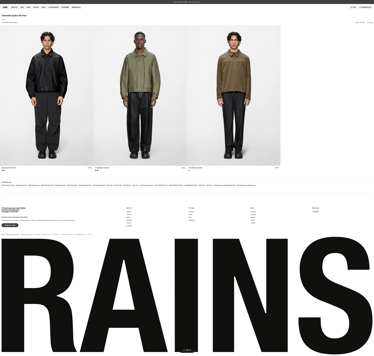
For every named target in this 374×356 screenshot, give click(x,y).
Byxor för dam (118, 185)
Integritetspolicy (45, 234)
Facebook (253, 214)
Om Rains (191, 212)
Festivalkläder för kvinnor (176, 185)
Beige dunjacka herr (34, 185)
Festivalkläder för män (190, 185)
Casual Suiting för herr (161, 185)
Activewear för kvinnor (8, 185)
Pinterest (252, 217)
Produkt (362, 22)
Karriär (190, 214)
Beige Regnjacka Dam (47, 185)
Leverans (129, 214)
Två (368, 22)
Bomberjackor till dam (85, 185)
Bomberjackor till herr (99, 185)
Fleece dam (201, 185)
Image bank (192, 220)
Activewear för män (21, 185)
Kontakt (129, 212)
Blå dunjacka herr (72, 185)
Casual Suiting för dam (146, 185)
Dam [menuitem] (22, 7)
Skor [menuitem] (43, 7)
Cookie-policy (55, 234)
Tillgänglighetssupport (26, 234)
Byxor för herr (127, 185)
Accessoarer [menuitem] (53, 7)
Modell (357, 22)
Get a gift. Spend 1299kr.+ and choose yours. (187, 2)
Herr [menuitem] (28, 7)
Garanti (129, 223)
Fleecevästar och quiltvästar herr (246, 185)
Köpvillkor (37, 234)
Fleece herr (209, 185)
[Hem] (5, 7)
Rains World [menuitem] (76, 7)
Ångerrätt (129, 220)
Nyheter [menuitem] (14, 7)
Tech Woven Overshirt (195, 168)
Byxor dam (109, 185)
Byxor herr (135, 185)
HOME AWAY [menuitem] (65, 7)
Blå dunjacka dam (60, 185)
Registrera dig (10, 225)
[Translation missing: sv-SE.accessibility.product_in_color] (47, 95)
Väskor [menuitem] (36, 7)
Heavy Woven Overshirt (9, 168)
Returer (128, 217)
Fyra (371, 22)
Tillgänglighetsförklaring (67, 234)
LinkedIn (252, 223)
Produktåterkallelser (80, 234)
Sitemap (89, 234)
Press (190, 217)
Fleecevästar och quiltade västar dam (225, 185)
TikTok (252, 220)
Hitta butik (129, 225)
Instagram (253, 212)
